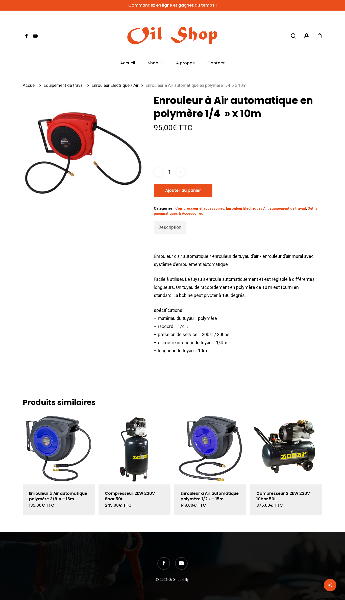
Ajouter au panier (183, 190)
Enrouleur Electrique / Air (115, 85)
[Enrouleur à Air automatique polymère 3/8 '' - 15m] (59, 448)
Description (169, 227)
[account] (307, 36)
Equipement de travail (64, 85)
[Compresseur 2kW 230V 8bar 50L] (134, 448)
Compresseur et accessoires (199, 208)
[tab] (170, 227)
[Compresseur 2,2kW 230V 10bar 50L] (286, 448)
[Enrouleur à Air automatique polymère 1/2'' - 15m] (210, 448)
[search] (293, 36)
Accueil (30, 85)
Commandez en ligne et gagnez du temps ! (172, 5)
